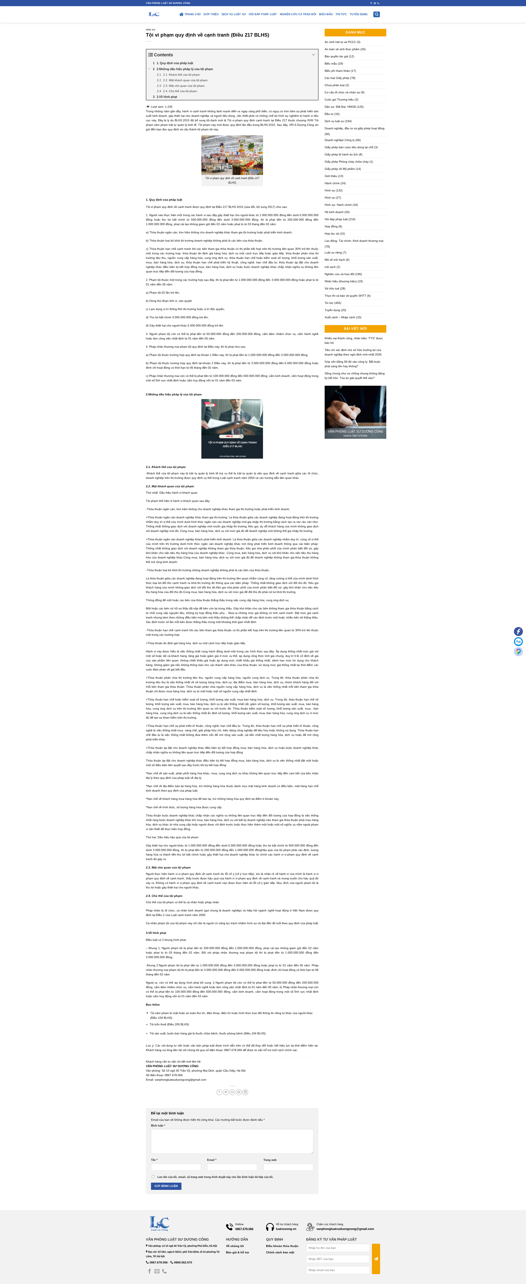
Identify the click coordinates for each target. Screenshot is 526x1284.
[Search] (376, 14)
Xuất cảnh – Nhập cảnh (340, 317)
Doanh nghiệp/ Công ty (340, 140)
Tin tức (341, 14)
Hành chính (332, 183)
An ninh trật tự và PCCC (340, 42)
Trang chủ (193, 14)
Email (211, 1160)
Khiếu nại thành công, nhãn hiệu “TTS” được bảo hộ (354, 340)
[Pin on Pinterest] (239, 1092)
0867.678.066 (158, 1262)
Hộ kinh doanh (334, 212)
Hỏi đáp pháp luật (263, 14)
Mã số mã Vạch (335, 259)
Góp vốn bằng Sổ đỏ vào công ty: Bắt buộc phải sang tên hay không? (353, 364)
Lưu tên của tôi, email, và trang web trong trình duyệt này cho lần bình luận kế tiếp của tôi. (215, 1177)
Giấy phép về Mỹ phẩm (340, 168)
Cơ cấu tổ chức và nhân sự (342, 92)
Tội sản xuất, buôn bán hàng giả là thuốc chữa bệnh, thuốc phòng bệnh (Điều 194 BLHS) (208, 1033)
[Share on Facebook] (219, 1092)
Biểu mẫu (326, 14)
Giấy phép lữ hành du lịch (341, 154)
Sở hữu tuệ (332, 288)
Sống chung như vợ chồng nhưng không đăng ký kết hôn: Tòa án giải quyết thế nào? (355, 376)
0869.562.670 (182, 1262)
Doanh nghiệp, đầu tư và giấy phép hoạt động (354, 128)
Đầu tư (329, 114)
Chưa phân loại (335, 85)
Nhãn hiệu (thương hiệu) (341, 281)
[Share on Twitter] (226, 1092)
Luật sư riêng (333, 252)
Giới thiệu (211, 14)
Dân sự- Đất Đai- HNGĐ (340, 106)
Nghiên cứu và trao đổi (298, 14)
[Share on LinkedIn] (245, 1092)
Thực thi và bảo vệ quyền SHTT (345, 295)
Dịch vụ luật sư (234, 14)
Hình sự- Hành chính (338, 204)
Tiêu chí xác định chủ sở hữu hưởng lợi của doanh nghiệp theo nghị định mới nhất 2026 (353, 352)
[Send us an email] (375, 3)
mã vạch (330, 267)
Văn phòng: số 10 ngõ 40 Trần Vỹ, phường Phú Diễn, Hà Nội (182, 1246)
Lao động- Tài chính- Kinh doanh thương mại (354, 240)
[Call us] (378, 3)
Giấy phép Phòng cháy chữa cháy (347, 161)
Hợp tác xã (332, 233)
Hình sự (150, 30)
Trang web (270, 1160)
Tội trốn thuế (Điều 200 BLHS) (169, 1024)
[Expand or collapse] (313, 54)
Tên (154, 1160)
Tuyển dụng (359, 14)
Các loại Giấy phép (337, 78)
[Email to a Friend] (232, 1092)
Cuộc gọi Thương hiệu (339, 99)
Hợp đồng (331, 226)
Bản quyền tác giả (336, 56)
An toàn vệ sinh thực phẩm (342, 49)
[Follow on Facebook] (371, 3)
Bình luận (158, 1125)
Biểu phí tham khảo (337, 70)
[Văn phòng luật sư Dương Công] (154, 14)
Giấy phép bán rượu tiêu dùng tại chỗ (349, 147)
